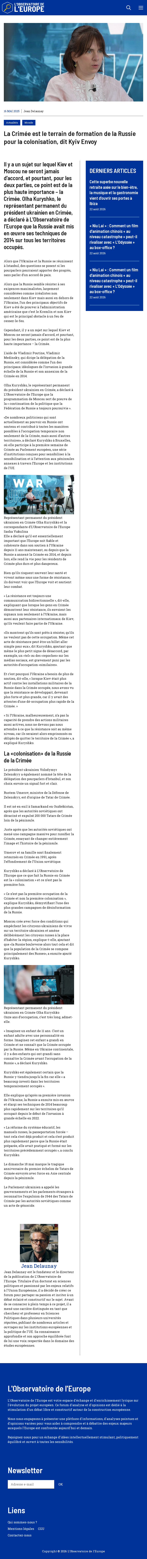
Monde (28, 122)
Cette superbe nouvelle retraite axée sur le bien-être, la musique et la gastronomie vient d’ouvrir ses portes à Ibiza (114, 192)
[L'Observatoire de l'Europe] (23, 7)
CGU (41, 1529)
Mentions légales (21, 1529)
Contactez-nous (19, 1535)
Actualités (12, 122)
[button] (128, 7)
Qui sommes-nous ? (22, 1522)
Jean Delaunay (33, 111)
